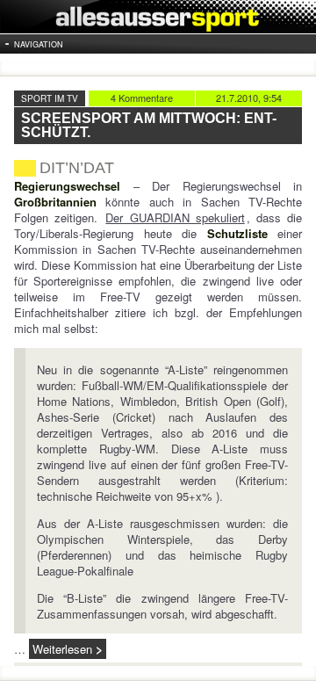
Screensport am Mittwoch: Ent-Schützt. (148, 125)
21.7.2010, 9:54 (249, 97)
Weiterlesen (62, 649)
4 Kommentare (142, 97)
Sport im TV (49, 98)
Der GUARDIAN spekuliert (174, 217)
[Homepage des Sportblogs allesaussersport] (158, 16)
